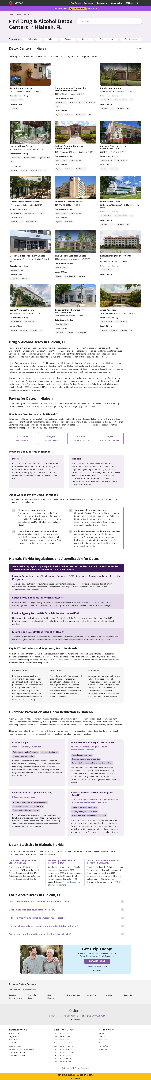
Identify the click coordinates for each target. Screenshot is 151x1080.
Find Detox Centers (15, 1033)
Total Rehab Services (21, 88)
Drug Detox (13, 1037)
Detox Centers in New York (63, 1043)
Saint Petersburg (106, 39)
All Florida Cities (29, 989)
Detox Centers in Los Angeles (64, 1052)
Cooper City (128, 995)
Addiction (88, 3)
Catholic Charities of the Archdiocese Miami (113, 147)
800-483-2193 (97, 961)
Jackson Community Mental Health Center (69, 147)
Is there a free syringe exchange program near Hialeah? (37, 917)
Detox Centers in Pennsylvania (64, 1046)
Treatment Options (18, 1030)
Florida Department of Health (22, 879)
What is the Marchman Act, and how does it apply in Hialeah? (39, 901)
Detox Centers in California (63, 1033)
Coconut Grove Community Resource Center (69, 311)
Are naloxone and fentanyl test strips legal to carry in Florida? (40, 934)
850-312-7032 (78, 8)
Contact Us (103, 1040)
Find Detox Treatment (64, 1030)
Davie (30, 998)
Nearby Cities (14, 989)
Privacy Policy (103, 1049)
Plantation (50, 998)
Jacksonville (32, 39)
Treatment (102, 3)
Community (116, 3)
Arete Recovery (108, 309)
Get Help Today (75, 1075)
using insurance (42, 406)
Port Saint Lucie (131, 39)
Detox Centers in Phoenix (62, 1062)
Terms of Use (103, 1046)
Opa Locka (12, 995)
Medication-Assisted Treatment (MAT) (21, 1049)
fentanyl (38, 719)
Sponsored (93, 8)
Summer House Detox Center (25, 201)
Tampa (68, 39)
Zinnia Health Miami (111, 88)
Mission (101, 1033)
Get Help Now (60, 8)
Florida (18, 15)
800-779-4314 (99, 1016)
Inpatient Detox (14, 1043)
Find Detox (76, 3)
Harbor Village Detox (21, 146)
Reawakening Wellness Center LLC (116, 257)
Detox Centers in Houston (62, 1058)
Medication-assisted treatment (68, 659)
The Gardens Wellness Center (70, 255)
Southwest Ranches (15, 998)
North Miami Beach (73, 995)
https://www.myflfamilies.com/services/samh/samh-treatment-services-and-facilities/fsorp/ (94, 801)
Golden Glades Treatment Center (27, 255)
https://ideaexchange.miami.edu (26, 747)
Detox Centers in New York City (64, 1049)
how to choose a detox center (39, 378)
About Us (102, 1037)
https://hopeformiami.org (23, 797)
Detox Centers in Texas (62, 1037)
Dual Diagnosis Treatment (18, 1052)
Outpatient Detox (15, 1046)
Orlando (85, 39)
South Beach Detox (110, 201)
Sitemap (102, 1043)
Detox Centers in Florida (62, 1040)
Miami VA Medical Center (68, 201)
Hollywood (108, 995)
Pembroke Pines (91, 995)
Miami (51, 39)
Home (11, 15)
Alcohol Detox (13, 1040)
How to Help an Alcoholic (17, 1055)
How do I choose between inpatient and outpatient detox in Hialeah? (43, 926)
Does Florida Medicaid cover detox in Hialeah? (32, 909)
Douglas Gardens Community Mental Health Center (70, 89)
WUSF (118, 882)
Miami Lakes (32, 995)
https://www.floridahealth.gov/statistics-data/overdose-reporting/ (89, 748)
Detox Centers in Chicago (62, 1055)
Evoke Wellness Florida (22, 309)
